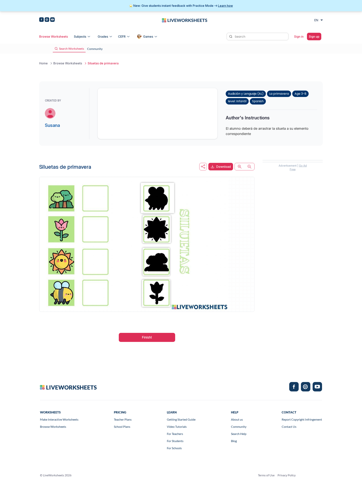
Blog (234, 441)
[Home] (184, 20)
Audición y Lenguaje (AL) (246, 94)
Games (148, 36)
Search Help (238, 433)
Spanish (258, 101)
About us (237, 419)
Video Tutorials (177, 426)
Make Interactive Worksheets (59, 419)
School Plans (122, 426)
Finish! (147, 337)
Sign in (299, 36)
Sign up (314, 36)
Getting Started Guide (181, 419)
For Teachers (175, 433)
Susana (52, 125)
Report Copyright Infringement (302, 419)
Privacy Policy (287, 475)
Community (238, 426)
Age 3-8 (300, 94)
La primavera (279, 94)
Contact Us (289, 426)
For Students (175, 441)
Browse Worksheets (53, 36)
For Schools (174, 448)
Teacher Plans (123, 419)
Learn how (225, 6)
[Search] (231, 36)
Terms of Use (266, 475)
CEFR (122, 36)
